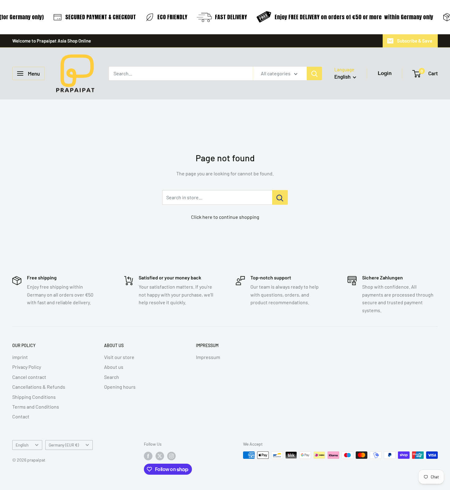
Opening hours (120, 387)
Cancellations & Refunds (38, 387)
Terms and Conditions (35, 407)
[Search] (314, 73)
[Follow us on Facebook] (148, 455)
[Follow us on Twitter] (160, 455)
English (22, 444)
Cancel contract (29, 377)
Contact (20, 416)
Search (111, 377)
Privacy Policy (26, 367)
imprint (20, 357)
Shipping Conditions (34, 397)
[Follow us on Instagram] (171, 455)
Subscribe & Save (414, 40)
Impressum (208, 357)
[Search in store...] (280, 197)
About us (113, 367)
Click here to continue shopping (225, 217)
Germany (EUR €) (64, 444)
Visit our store (119, 357)
